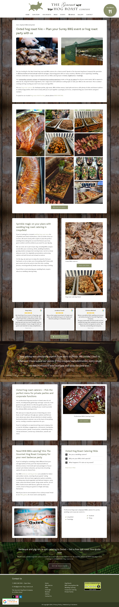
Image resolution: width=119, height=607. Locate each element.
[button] (105, 319)
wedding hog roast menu (41, 234)
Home (17, 24)
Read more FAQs (70, 467)
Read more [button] (28, 328)
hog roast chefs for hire (38, 95)
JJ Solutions (73, 604)
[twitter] (13, 596)
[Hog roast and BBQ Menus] (110, 9)
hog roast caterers (27, 87)
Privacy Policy (58, 604)
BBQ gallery (24, 494)
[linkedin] (20, 596)
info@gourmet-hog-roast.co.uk (63, 559)
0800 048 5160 (58, 95)
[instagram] (17, 596)
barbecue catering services (30, 474)
